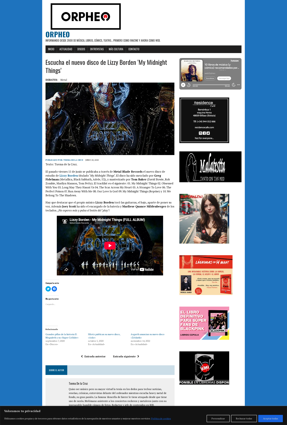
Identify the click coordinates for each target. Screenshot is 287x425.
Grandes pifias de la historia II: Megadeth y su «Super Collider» (62, 336)
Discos (81, 49)
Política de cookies (161, 418)
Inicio (51, 49)
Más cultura (116, 49)
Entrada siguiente (124, 356)
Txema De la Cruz (73, 160)
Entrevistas (97, 49)
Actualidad (65, 49)
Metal (63, 79)
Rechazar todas (244, 418)
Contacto (133, 49)
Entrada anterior (95, 356)
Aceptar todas (270, 418)
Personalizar (218, 418)
